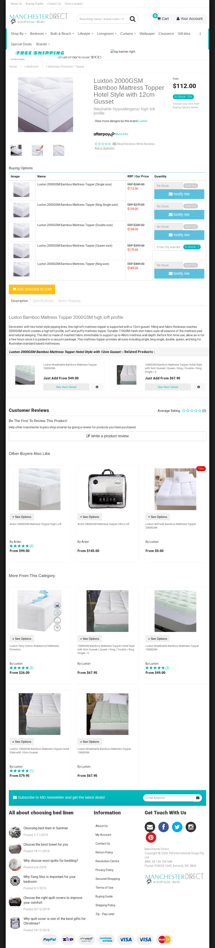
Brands (42, 44)
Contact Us (54, 3)
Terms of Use (104, 887)
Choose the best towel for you (46, 844)
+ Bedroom (30, 66)
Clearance (166, 33)
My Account (103, 834)
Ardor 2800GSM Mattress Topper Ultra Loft (103, 524)
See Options (22, 516)
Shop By (17, 33)
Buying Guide (104, 896)
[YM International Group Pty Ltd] (39, 15)
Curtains (127, 33)
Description (19, 301)
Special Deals (21, 44)
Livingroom (105, 33)
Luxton (142, 121)
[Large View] (16, 150)
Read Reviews (126, 144)
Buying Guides (35, 3)
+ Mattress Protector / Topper (64, 66)
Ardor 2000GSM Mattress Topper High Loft (36, 524)
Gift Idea (184, 33)
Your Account (191, 19)
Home (13, 66)
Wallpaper (147, 33)
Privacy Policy (105, 870)
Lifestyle (84, 33)
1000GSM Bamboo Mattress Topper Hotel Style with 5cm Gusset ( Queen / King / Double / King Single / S (173, 368)
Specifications (43, 301)
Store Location (74, 3)
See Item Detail (66, 387)
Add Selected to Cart (34, 289)
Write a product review (109, 436)
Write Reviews (145, 144)
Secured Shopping (108, 878)
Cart (161, 17)
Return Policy (104, 852)
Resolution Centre (107, 861)
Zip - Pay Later (105, 914)
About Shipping (69, 301)
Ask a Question (105, 148)
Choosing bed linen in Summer (46, 828)
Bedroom (37, 33)
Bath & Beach (61, 33)
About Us (16, 3)
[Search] (132, 19)
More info (121, 134)
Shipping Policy (105, 905)
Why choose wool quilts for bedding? (51, 861)
